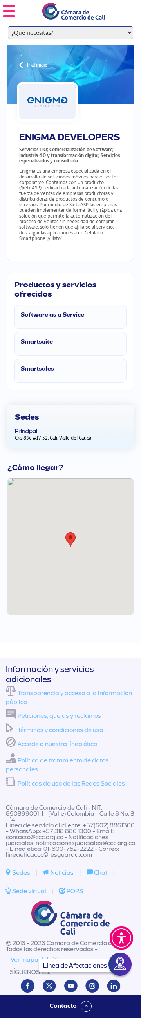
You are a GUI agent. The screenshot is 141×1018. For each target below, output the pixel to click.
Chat (100, 873)
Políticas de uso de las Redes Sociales (71, 783)
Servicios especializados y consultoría (69, 158)
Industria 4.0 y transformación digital (58, 155)
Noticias (61, 873)
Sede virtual (28, 891)
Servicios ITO (33, 149)
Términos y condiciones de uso (60, 730)
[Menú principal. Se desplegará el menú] (9, 11)
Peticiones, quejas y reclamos (59, 716)
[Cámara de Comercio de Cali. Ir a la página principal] (73, 14)
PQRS (74, 891)
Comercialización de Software (80, 149)
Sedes (20, 873)
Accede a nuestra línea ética (58, 744)
